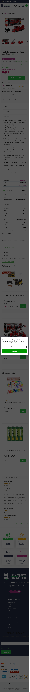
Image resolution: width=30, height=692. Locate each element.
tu (15, 343)
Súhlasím (14, 351)
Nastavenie (14, 347)
